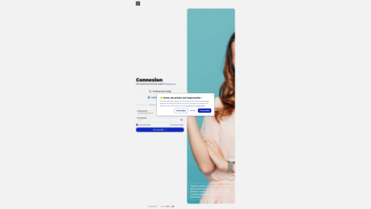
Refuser (193, 110)
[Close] (212, 95)
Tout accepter (204, 110)
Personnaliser (181, 110)
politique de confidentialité (195, 106)
